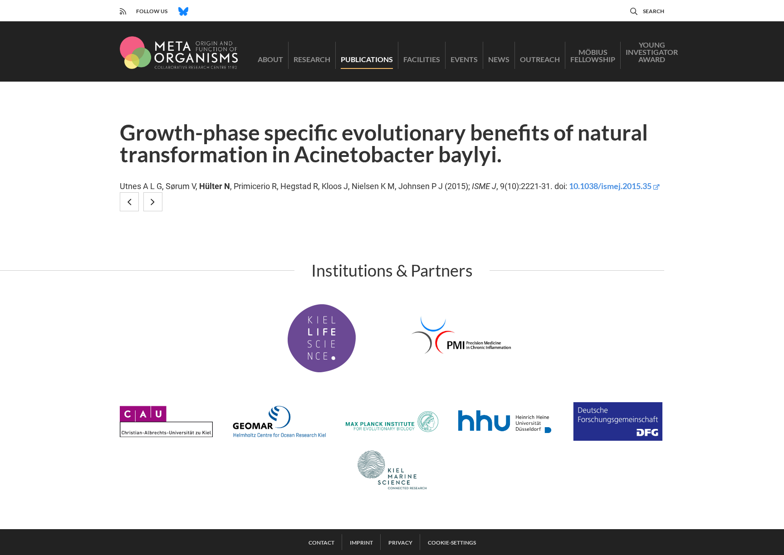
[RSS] (123, 10)
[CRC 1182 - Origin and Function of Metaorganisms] (179, 52)
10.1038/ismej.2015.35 (610, 186)
